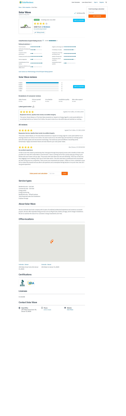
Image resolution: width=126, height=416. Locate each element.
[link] (26, 2)
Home (20, 7)
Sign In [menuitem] (96, 2)
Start (65, 173)
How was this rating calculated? (40, 29)
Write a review (79, 20)
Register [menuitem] (102, 2)
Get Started (97, 16)
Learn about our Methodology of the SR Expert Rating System (36, 71)
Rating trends (40, 32)
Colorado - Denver (24, 264)
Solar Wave (70, 309)
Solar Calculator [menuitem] (76, 2)
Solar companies (26, 7)
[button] (51, 242)
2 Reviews (46, 27)
